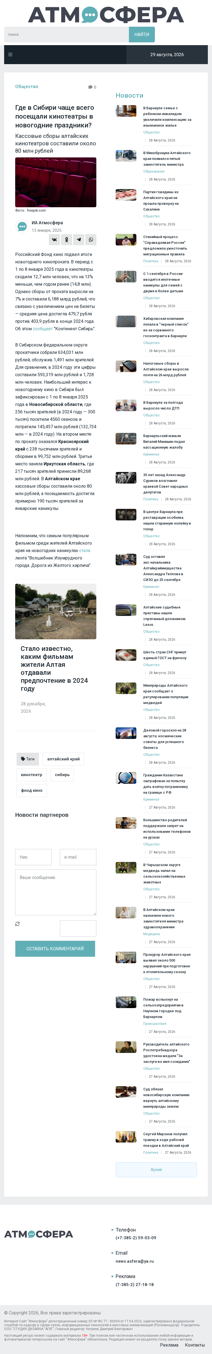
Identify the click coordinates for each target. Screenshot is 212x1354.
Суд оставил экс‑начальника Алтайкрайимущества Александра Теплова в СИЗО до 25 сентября (163, 568)
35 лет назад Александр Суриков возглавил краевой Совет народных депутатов (165, 483)
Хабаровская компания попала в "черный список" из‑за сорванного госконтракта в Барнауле (166, 327)
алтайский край (63, 759)
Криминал (151, 454)
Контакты (195, 1345)
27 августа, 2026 (162, 807)
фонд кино (32, 790)
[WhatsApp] (90, 239)
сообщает (43, 328)
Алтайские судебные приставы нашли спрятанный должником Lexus (164, 616)
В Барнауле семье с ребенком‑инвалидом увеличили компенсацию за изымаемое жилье (167, 116)
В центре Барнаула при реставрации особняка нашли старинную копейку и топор (167, 520)
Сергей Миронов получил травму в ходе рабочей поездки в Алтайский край (166, 1140)
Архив (156, 1169)
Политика (150, 261)
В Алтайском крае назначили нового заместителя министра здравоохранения (163, 918)
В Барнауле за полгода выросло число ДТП (163, 405)
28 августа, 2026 (162, 140)
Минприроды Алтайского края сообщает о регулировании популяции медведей (165, 694)
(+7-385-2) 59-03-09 (136, 1237)
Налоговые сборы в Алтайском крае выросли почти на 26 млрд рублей (166, 369)
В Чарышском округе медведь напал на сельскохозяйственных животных (164, 873)
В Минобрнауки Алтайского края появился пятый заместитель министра (166, 158)
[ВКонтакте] (54, 239)
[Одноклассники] (66, 239)
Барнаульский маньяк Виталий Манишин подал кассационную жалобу (164, 441)
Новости (129, 95)
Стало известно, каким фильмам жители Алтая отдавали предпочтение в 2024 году (54, 668)
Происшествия (154, 1024)
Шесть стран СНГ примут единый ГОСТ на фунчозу (164, 655)
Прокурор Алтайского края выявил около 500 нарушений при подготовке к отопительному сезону (166, 963)
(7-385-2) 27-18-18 (135, 1284)
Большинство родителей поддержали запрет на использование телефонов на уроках (167, 828)
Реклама (169, 1345)
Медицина (151, 934)
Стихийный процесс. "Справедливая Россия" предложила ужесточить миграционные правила (165, 245)
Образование (154, 171)
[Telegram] (78, 239)
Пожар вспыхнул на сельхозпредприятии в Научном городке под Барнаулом (163, 1008)
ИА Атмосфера (106, 14)
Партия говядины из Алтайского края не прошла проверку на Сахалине (161, 200)
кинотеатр (31, 774)
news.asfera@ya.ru (135, 1261)
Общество (26, 86)
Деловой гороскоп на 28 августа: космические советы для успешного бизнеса (164, 739)
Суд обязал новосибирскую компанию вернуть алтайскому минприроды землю (166, 1098)
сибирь (62, 774)
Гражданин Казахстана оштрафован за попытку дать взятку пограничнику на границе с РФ (165, 784)
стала (84, 550)
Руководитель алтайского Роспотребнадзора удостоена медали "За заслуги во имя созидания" (166, 1053)
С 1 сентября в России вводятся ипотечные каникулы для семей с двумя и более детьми (163, 282)
